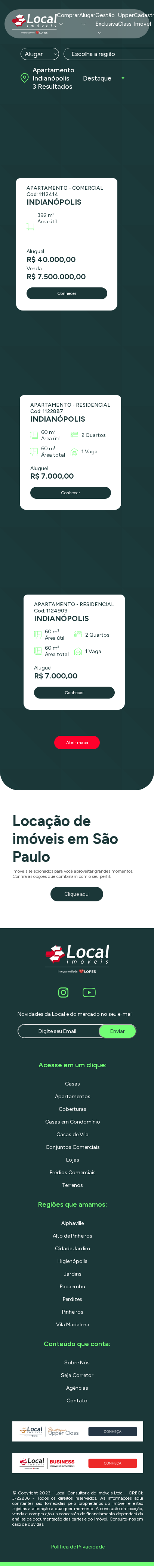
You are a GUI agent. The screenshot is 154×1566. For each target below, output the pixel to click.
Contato (77, 1401)
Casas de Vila (72, 1134)
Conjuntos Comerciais (73, 1147)
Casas (72, 1084)
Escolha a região (93, 53)
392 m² (46, 215)
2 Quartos (93, 435)
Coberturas (72, 1109)
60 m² (48, 432)
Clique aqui (77, 894)
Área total (53, 455)
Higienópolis (72, 1261)
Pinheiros (72, 1312)
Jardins (72, 1274)
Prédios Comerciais (73, 1172)
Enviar (117, 1031)
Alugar (87, 15)
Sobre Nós (77, 1362)
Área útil (47, 221)
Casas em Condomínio (72, 1122)
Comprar (68, 15)
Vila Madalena (72, 1324)
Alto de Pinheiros (72, 1236)
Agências (77, 1388)
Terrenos (72, 1185)
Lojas (72, 1160)
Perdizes (72, 1299)
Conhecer (66, 293)
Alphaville (72, 1223)
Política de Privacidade (78, 1547)
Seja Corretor (77, 1375)
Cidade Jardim (72, 1248)
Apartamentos (72, 1096)
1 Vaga (89, 451)
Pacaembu (72, 1286)
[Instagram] (64, 992)
